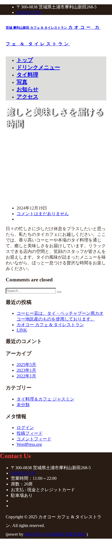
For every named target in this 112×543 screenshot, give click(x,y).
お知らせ (27, 89)
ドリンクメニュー (38, 67)
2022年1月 (26, 376)
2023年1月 (26, 370)
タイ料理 (27, 75)
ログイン (25, 427)
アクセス (27, 97)
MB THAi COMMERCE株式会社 (55, 534)
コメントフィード (34, 439)
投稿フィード (30, 433)
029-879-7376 (29, 12)
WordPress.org (29, 444)
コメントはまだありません (43, 213)
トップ (25, 60)
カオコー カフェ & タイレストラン (50, 324)
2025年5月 (26, 364)
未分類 (23, 404)
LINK (22, 330)
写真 (22, 82)
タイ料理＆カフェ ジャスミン (45, 399)
